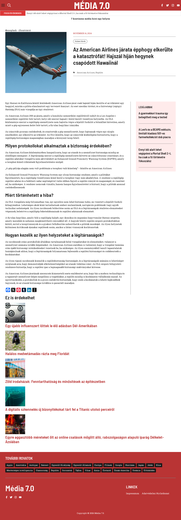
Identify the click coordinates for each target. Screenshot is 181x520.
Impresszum (132, 493)
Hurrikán (130, 465)
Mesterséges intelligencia (20, 470)
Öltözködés (149, 470)
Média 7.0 (92, 5)
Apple (10, 465)
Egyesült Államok (82, 465)
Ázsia (96, 470)
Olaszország (42, 470)
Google (118, 465)
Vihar (88, 470)
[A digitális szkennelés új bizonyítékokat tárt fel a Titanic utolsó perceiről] (90, 396)
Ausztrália (21, 465)
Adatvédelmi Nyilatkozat (155, 493)
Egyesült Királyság (61, 465)
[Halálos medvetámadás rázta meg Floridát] (90, 341)
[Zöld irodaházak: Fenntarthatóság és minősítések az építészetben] (90, 369)
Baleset (44, 465)
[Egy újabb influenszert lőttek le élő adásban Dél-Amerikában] (90, 313)
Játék (150, 465)
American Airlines (86, 72)
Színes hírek (80, 41)
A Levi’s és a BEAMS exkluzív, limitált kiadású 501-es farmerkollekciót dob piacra (155, 133)
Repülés (99, 72)
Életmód (107, 470)
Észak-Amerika (121, 470)
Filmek (108, 465)
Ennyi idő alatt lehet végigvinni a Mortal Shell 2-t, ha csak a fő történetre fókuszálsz (67, 13)
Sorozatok (67, 470)
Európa (97, 465)
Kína (158, 465)
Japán (141, 465)
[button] (9, 5)
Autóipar (33, 465)
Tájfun (78, 470)
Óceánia (136, 470)
